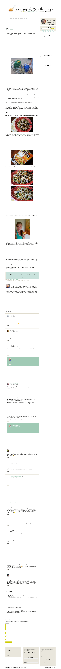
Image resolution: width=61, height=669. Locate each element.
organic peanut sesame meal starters (23, 134)
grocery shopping (21, 280)
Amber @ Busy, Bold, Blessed (15, 396)
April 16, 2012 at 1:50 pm (16, 426)
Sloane (11, 315)
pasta (28, 280)
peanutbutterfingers (15, 358)
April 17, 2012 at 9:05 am (14, 477)
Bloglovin (53, 31)
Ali (10, 462)
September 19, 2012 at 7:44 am (15, 575)
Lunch (11, 279)
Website (6, 638)
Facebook (43, 31)
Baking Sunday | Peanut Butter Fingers (14, 607)
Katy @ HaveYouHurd (13, 502)
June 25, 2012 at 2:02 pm (14, 531)
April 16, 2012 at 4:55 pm (14, 463)
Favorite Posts (9, 649)
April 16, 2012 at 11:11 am (14, 331)
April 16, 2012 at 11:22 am (14, 346)
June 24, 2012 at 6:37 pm (14, 520)
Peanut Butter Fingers (30, 9)
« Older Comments (8, 588)
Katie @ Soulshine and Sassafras (15, 476)
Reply (8, 325)
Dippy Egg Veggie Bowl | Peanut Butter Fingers (16, 595)
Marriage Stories (15, 279)
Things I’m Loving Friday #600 (29, 653)
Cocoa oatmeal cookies (24, 260)
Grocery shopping (9, 29)
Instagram (48, 31)
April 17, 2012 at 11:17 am (14, 503)
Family (8, 655)
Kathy (11, 530)
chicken (16, 280)
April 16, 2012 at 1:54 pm (16, 359)
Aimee (11, 574)
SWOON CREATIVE (53, 667)
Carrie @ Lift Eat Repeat (14, 383)
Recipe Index (9, 650)
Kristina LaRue (12, 519)
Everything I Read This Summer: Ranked (30, 649)
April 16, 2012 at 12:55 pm (14, 397)
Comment (7, 623)
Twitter (46, 31)
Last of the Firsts (26, 650)
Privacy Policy (48, 664)
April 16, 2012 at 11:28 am (14, 384)
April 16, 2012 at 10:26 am (14, 316)
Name (6, 631)
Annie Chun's (12, 280)
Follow (41, 33)
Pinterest (51, 31)
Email (6, 635)
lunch (25, 280)
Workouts (8, 651)
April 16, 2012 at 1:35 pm (14, 414)
